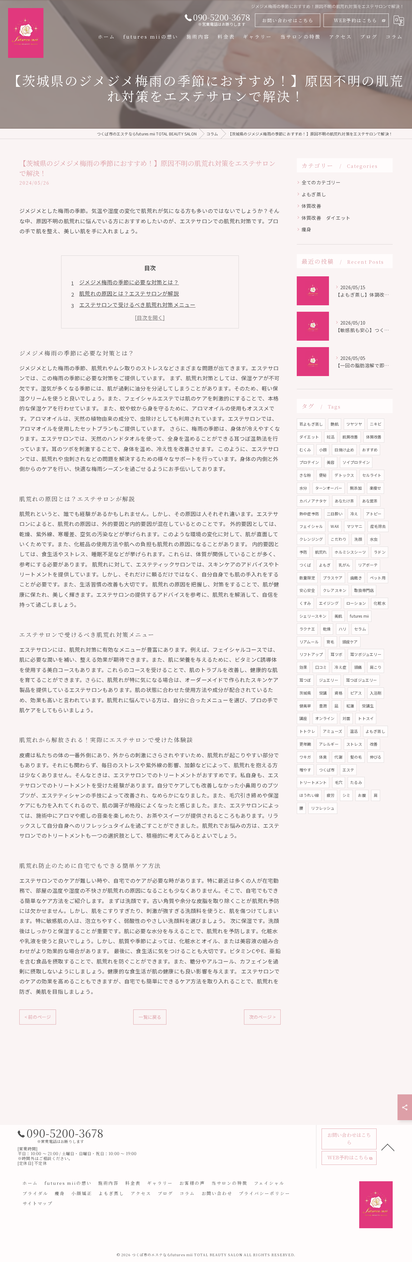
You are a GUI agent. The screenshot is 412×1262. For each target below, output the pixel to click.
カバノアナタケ (313, 500)
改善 (374, 744)
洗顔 (358, 539)
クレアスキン (334, 590)
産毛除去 (378, 526)
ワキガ (305, 757)
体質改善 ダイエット (326, 217)
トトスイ (366, 718)
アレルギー (329, 744)
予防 (303, 552)
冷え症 (340, 667)
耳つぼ (305, 680)
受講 (323, 692)
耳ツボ (336, 654)
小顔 (323, 449)
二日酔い (334, 513)
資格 (338, 692)
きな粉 (305, 475)
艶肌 (334, 424)
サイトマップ (38, 1203)
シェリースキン (312, 616)
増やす (305, 769)
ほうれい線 (309, 795)
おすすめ (370, 449)
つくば (305, 564)
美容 (330, 462)
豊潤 (323, 705)
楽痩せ (375, 488)
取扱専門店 (364, 590)
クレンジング (311, 539)
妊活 (330, 436)
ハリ (342, 628)
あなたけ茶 (344, 500)
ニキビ (376, 424)
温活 (354, 731)
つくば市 (327, 769)
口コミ (321, 667)
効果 (303, 667)
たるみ (356, 782)
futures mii (359, 616)
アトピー (374, 513)
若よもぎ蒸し (311, 424)
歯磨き (356, 577)
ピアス (356, 692)
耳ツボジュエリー (365, 654)
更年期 (305, 744)
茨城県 (305, 692)
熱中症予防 (309, 513)
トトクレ (307, 731)
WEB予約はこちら (355, 20)
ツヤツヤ (354, 424)
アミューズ (332, 731)
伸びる (376, 757)
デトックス (344, 475)
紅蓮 (350, 705)
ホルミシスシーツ (350, 552)
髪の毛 (356, 757)
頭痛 (358, 667)
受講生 (368, 705)
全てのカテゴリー (321, 182)
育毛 (330, 641)
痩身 (306, 229)
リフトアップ (311, 654)
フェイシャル (311, 526)
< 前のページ (37, 1017)
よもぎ (325, 564)
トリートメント (313, 782)
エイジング (329, 603)
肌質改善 (350, 436)
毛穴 (338, 782)
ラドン (380, 552)
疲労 (330, 795)
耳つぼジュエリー (361, 680)
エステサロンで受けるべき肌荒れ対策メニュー (137, 305)
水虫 (374, 539)
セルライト (372, 475)
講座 (303, 718)
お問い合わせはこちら (288, 20)
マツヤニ (354, 526)
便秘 (323, 475)
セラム (360, 628)
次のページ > (262, 1017)
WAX (335, 526)
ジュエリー (328, 680)
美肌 (338, 616)
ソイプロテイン (356, 462)
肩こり (376, 667)
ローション (356, 603)
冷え (354, 513)
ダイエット (309, 436)
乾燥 (327, 628)
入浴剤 (376, 692)
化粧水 (380, 603)
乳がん (345, 564)
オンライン (325, 718)
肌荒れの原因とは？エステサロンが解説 (129, 293)
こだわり (338, 539)
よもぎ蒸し (314, 194)
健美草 (305, 705)
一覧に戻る (149, 1017)
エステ (348, 769)
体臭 (323, 757)
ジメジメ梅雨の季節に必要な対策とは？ (129, 282)
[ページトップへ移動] (387, 1146)
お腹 (362, 795)
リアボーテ (368, 564)
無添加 (356, 488)
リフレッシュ (322, 808)
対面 (346, 718)
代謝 (338, 757)
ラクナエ (307, 628)
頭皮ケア (350, 641)
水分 (303, 488)
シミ (346, 795)
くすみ (305, 603)
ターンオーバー (328, 488)
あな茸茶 (370, 500)
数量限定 (307, 577)
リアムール (309, 641)
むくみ (305, 449)
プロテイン (309, 462)
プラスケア (332, 577)
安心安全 (307, 590)
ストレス (354, 744)
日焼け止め (344, 449)
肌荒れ (321, 552)
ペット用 (378, 577)
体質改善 (311, 205)
